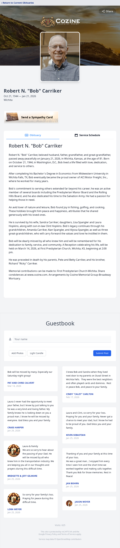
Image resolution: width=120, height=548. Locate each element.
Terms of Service (68, 534)
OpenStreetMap (63, 539)
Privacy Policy (51, 534)
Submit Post (102, 353)
